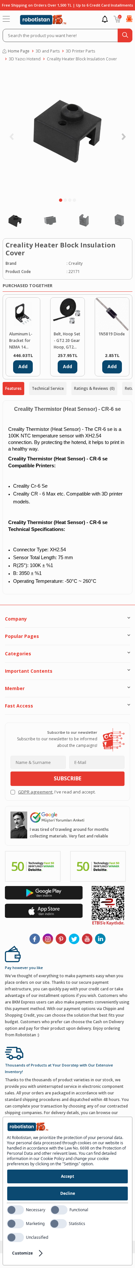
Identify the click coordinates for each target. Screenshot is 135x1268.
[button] (60, 200)
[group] (67, 131)
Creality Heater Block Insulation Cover (82, 59)
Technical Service (48, 388)
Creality (75, 263)
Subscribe (67, 778)
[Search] (125, 35)
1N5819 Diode (111, 334)
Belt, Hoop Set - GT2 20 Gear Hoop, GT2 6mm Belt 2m (67, 340)
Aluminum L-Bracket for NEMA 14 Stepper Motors (20, 340)
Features (13, 388)
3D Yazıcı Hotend (25, 59)
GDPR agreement (35, 792)
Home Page (18, 51)
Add (23, 366)
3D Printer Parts (80, 51)
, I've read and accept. (57, 792)
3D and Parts (48, 51)
